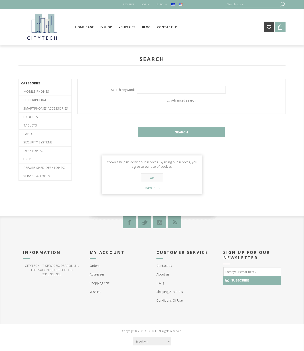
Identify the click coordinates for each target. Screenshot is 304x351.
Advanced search (183, 100)
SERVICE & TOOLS (36, 176)
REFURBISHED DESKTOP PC (44, 167)
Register (128, 4)
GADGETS (30, 117)
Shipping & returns (169, 292)
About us (162, 274)
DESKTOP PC (33, 151)
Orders (94, 265)
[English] (180, 4)
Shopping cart (99, 283)
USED (27, 159)
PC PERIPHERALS (36, 100)
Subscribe (240, 280)
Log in (145, 4)
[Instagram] (159, 222)
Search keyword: (123, 90)
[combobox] (252, 4)
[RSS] (174, 222)
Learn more (152, 188)
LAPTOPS (30, 134)
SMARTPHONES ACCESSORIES (45, 108)
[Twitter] (144, 222)
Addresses (97, 274)
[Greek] (173, 4)
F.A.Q (160, 283)
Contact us (164, 265)
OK (152, 178)
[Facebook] (129, 222)
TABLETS (30, 125)
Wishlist (95, 292)
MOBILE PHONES (36, 91)
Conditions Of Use (169, 300)
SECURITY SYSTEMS (38, 142)
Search (282, 4)
